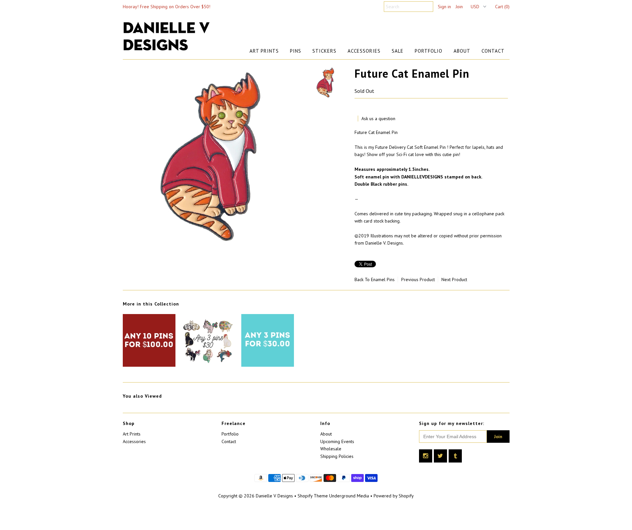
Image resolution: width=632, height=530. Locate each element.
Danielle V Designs (274, 496)
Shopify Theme (313, 496)
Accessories (364, 51)
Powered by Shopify (394, 496)
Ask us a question (378, 118)
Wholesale (330, 449)
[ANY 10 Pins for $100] (149, 365)
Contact (493, 51)
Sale (398, 51)
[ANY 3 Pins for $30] (208, 365)
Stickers (324, 51)
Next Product (454, 279)
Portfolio (428, 51)
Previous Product (418, 279)
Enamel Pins (383, 279)
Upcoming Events (337, 441)
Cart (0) (502, 7)
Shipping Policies (337, 456)
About (462, 51)
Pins (295, 51)
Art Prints (264, 51)
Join (459, 7)
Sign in (444, 7)
